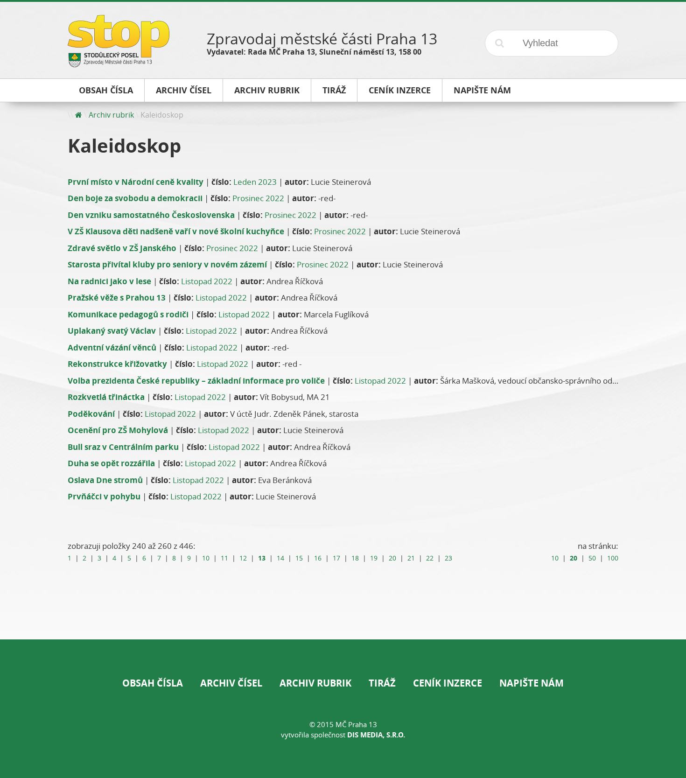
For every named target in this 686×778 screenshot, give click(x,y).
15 (299, 558)
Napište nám (531, 683)
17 (336, 558)
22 (430, 558)
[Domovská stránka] (78, 115)
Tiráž (382, 683)
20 (392, 558)
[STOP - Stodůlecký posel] (118, 63)
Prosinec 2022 (258, 198)
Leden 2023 (255, 181)
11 (224, 558)
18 (355, 558)
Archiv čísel (231, 683)
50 (592, 558)
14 (280, 558)
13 (262, 558)
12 (243, 558)
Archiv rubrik (111, 115)
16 (318, 558)
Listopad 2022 (206, 281)
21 (411, 558)
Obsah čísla (152, 683)
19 (374, 558)
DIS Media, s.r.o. (376, 735)
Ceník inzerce (447, 683)
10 (206, 558)
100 (612, 558)
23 (448, 558)
